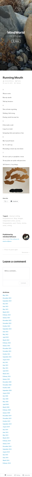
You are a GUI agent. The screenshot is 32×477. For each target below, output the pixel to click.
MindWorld (16, 32)
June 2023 (5, 306)
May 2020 (5, 401)
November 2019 (7, 418)
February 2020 (7, 410)
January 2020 (6, 413)
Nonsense (25, 253)
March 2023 (6, 312)
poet (14, 223)
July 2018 (5, 455)
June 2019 (5, 432)
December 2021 (7, 348)
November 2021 (7, 351)
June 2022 (5, 331)
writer (4, 225)
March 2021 (6, 373)
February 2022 (7, 343)
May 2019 (5, 435)
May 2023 (5, 309)
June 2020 (5, 399)
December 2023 (7, 298)
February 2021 (7, 376)
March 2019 (6, 438)
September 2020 (7, 390)
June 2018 (5, 457)
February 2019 (7, 441)
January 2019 (6, 443)
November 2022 (7, 323)
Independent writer (9, 221)
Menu (17, 41)
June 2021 (5, 365)
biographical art (8, 218)
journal (18, 221)
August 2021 (6, 359)
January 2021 (6, 379)
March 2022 (6, 340)
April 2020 (6, 404)
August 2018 (6, 452)
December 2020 (7, 382)
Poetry (19, 81)
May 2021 (5, 368)
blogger (20, 218)
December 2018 (7, 446)
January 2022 (6, 345)
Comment (23, 283)
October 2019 (6, 421)
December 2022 (7, 320)
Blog (15, 218)
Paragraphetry (7, 223)
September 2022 (7, 329)
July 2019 (5, 429)
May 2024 (5, 295)
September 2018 (7, 449)
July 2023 (5, 303)
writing (9, 225)
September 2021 (7, 357)
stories (24, 223)
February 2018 (7, 463)
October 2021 (6, 354)
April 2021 (6, 371)
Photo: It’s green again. (10, 250)
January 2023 (6, 317)
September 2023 (7, 301)
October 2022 (6, 326)
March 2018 (6, 460)
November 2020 (7, 385)
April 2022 (6, 337)
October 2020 (6, 387)
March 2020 (6, 407)
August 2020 (6, 393)
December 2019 (7, 415)
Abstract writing (14, 216)
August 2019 (6, 427)
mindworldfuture (9, 81)
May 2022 (5, 334)
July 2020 (5, 396)
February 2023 (7, 315)
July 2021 (5, 362)
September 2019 (7, 424)
